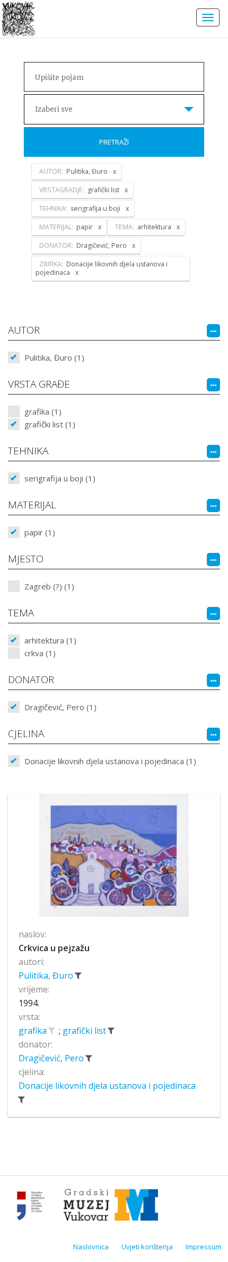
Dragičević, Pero (52, 1058)
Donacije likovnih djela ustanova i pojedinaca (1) (110, 761)
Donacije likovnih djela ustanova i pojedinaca (107, 1085)
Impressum (204, 1246)
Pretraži (114, 142)
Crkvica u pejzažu (54, 948)
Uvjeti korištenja (147, 1246)
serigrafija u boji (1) (59, 478)
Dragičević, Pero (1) (60, 707)
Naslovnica (91, 1246)
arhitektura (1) (50, 640)
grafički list (85, 1030)
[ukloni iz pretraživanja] (78, 975)
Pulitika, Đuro (47, 975)
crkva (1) (40, 653)
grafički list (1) (49, 424)
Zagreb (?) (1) (49, 586)
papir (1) (39, 532)
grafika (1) (43, 411)
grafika (34, 1030)
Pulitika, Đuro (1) (54, 357)
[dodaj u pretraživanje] (51, 1030)
